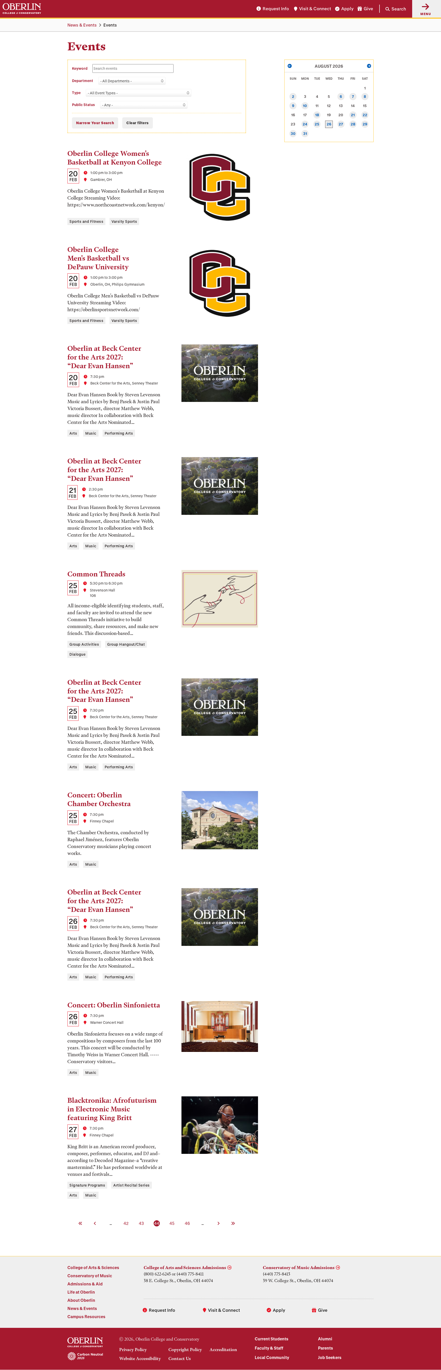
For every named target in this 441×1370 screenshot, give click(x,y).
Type (76, 92)
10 (305, 105)
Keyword (80, 68)
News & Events (82, 24)
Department (82, 80)
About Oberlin (81, 1300)
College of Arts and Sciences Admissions (185, 1267)
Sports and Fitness (86, 221)
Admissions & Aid (85, 1283)
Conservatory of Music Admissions (299, 1267)
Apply (347, 8)
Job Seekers (329, 1357)
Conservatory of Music (89, 1275)
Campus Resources (86, 1316)
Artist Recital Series (131, 1185)
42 (126, 1223)
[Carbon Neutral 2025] (85, 1356)
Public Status (83, 104)
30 (293, 133)
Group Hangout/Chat (126, 644)
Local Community (272, 1357)
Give (368, 8)
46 (188, 1223)
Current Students (271, 1338)
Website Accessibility (140, 1358)
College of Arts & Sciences (93, 1267)
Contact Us (179, 1358)
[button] (392, 9)
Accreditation (223, 1349)
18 (317, 115)
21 (353, 115)
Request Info (276, 8)
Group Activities (84, 644)
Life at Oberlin (81, 1292)
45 (172, 1223)
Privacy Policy (133, 1349)
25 (317, 124)
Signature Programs (87, 1185)
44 (157, 1223)
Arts (73, 433)
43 (142, 1223)
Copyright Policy (185, 1349)
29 (365, 124)
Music (90, 433)
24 (305, 124)
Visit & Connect (315, 8)
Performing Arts (119, 433)
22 (365, 115)
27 (341, 124)
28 (353, 124)
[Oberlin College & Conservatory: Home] (22, 8)
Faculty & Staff (269, 1347)
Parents (325, 1347)
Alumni (325, 1338)
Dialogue (77, 654)
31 (305, 133)
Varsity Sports (124, 221)
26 (329, 124)
